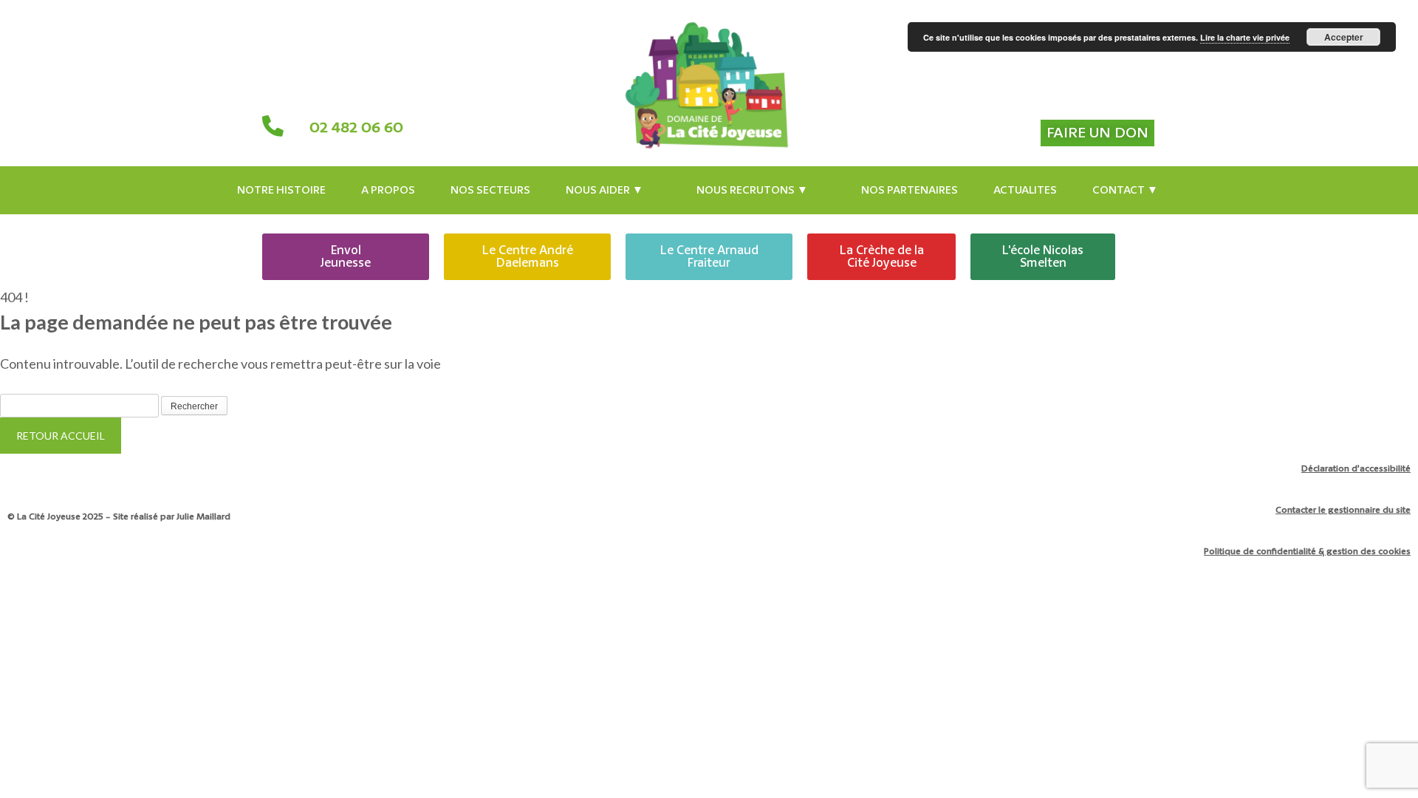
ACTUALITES (1025, 190)
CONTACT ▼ (1125, 190)
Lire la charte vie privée (1244, 37)
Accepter (1343, 37)
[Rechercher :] (80, 404)
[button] (613, 190)
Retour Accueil (60, 435)
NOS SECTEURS (490, 190)
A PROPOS (388, 190)
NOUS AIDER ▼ (604, 190)
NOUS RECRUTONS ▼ (752, 190)
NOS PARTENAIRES (909, 190)
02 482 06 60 (356, 127)
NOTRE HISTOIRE (281, 190)
